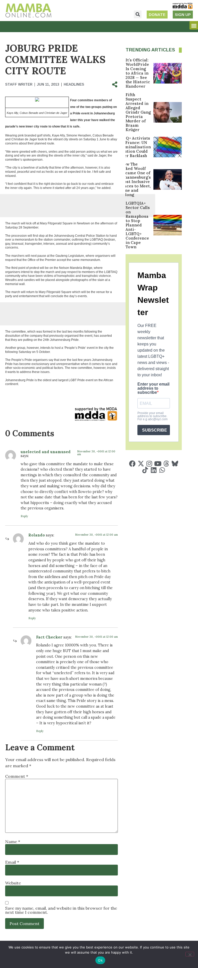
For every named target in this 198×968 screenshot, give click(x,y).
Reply (24, 516)
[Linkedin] (153, 470)
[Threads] (166, 463)
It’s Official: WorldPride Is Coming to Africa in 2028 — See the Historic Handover (138, 73)
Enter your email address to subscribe (153, 388)
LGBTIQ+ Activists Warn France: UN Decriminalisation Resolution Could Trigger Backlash (132, 147)
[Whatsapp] (162, 470)
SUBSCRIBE (154, 430)
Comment (16, 776)
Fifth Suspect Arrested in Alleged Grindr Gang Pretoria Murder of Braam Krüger (138, 112)
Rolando (36, 535)
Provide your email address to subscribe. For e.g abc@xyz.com (152, 416)
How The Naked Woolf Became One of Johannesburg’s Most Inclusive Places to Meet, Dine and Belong (135, 179)
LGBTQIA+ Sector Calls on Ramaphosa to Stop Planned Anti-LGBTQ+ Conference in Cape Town (138, 225)
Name (12, 841)
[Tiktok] (145, 470)
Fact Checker (49, 637)
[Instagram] (149, 463)
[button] (138, 14)
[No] (189, 954)
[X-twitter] (141, 463)
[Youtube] (158, 463)
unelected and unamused (46, 452)
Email (12, 862)
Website (13, 883)
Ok (100, 960)
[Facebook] (132, 463)
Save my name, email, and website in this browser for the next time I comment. (61, 910)
